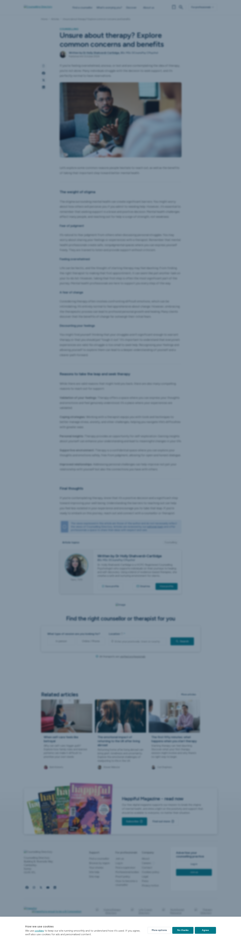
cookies (39, 930)
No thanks (182, 930)
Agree (205, 930)
